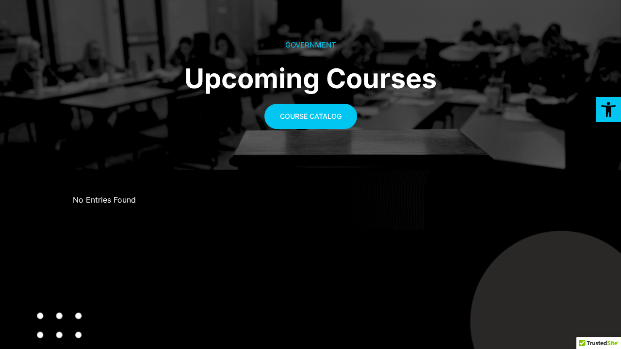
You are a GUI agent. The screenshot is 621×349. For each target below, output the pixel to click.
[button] (608, 109)
